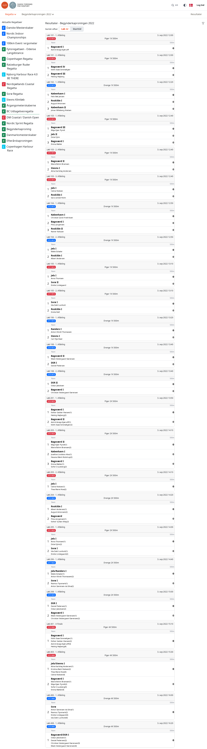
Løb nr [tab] (64, 28)
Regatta (9, 14)
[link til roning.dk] (16, 5)
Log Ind (200, 5)
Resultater (196, 14)
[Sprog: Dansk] (191, 5)
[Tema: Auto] (185, 5)
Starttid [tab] (77, 28)
